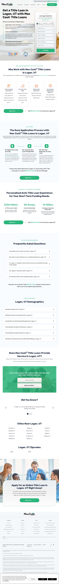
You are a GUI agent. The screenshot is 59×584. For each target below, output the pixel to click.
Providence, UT (29, 436)
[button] (29, 251)
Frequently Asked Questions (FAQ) (50, 527)
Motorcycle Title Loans (36, 527)
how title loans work (43, 75)
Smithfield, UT (11, 438)
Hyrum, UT (47, 430)
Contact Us (9, 531)
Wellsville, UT (29, 438)
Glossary (22, 533)
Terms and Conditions (37, 544)
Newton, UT (11, 436)
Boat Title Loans (36, 529)
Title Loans (19, 4)
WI (6, 538)
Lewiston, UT (12, 433)
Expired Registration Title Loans (50, 531)
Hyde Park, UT (29, 430)
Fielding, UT (29, 428)
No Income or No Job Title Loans (50, 529)
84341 (29, 451)
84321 (11, 451)
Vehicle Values (22, 529)
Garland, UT (47, 428)
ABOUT (38, 4)
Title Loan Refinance (36, 531)
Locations (26, 4)
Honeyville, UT (11, 430)
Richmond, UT (47, 436)
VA (3, 538)
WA (4, 538)
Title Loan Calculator (50, 525)
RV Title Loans (36, 525)
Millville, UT (47, 433)
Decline (42, 579)
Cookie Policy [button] (6, 579)
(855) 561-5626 (26, 27)
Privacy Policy (29, 544)
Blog (22, 531)
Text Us (43, 4)
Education (33, 4)
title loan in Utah (7, 137)
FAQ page (44, 171)
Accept (52, 579)
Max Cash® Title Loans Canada (9, 529)
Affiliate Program (50, 533)
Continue (45, 50)
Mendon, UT (29, 433)
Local (23, 527)
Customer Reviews (9, 525)
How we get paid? (9, 527)
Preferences (33, 579)
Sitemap (8, 533)
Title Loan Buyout (36, 533)
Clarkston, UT (12, 428)
